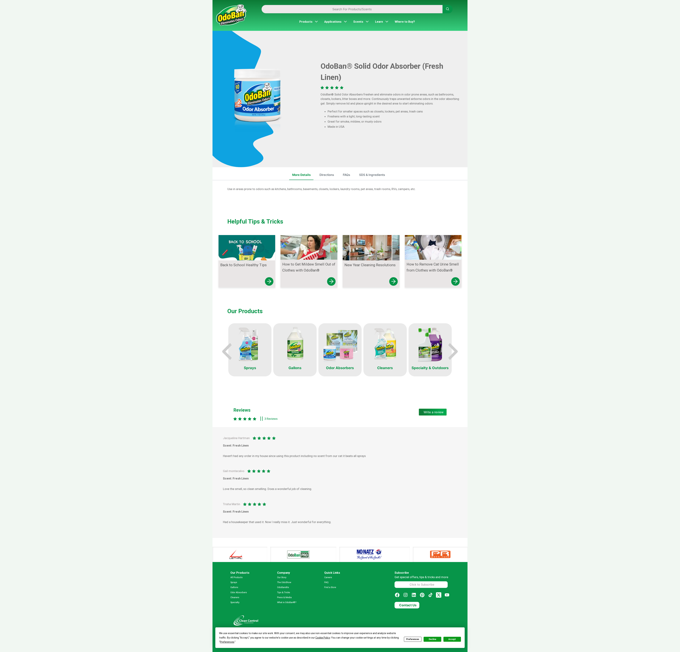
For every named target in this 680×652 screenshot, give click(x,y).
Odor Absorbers (238, 592)
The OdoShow (284, 582)
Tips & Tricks (283, 592)
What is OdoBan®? (286, 602)
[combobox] (352, 9)
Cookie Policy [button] (322, 637)
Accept (452, 639)
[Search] (448, 9)
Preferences (412, 639)
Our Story (281, 577)
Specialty (234, 602)
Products (305, 21)
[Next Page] (452, 351)
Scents (358, 21)
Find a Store (330, 587)
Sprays (233, 582)
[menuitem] (301, 175)
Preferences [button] (227, 641)
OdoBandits (283, 587)
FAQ (326, 582)
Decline (432, 639)
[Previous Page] (227, 351)
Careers (328, 577)
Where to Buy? (405, 21)
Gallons (234, 587)
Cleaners (234, 597)
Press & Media (284, 597)
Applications (332, 21)
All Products (236, 577)
